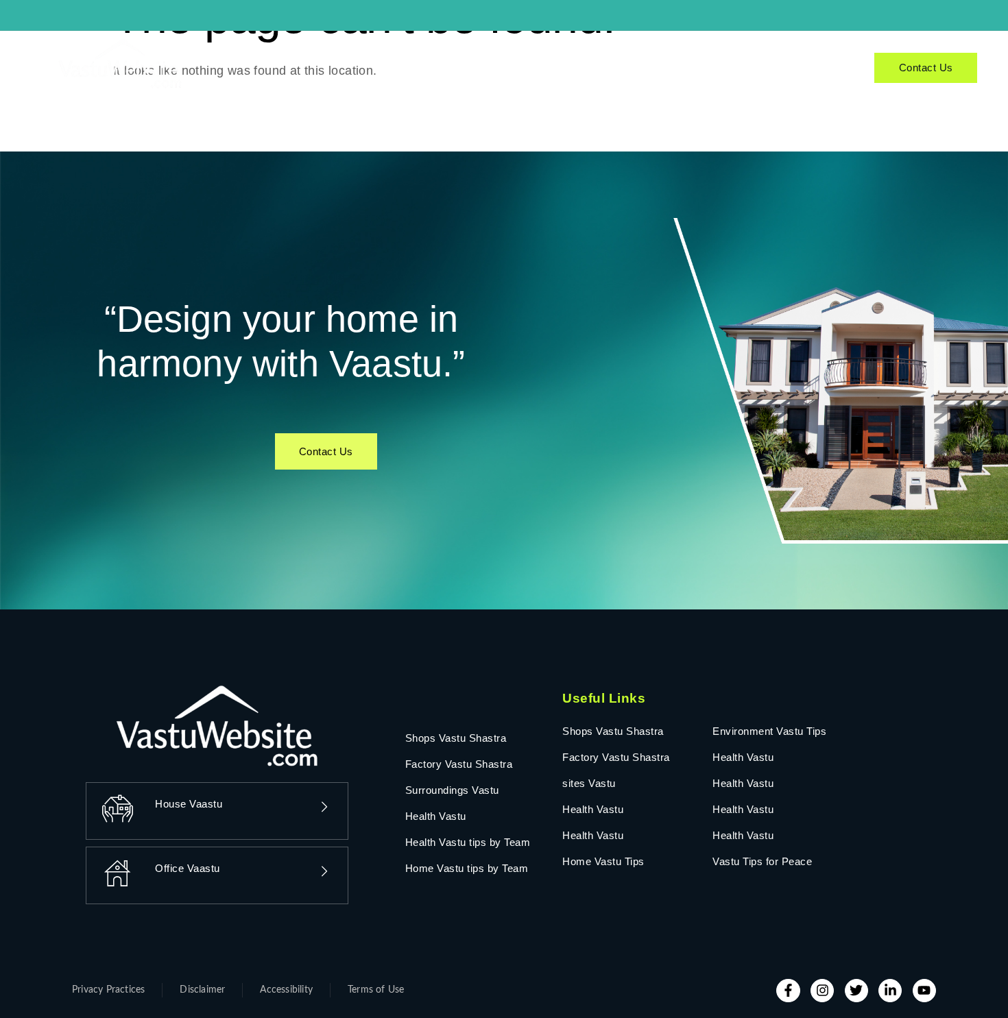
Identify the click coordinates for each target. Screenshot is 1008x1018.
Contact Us (926, 67)
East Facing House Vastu (338, 56)
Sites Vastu (515, 56)
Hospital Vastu (592, 56)
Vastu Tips (534, 78)
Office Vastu (445, 56)
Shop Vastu (669, 56)
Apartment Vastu (752, 56)
